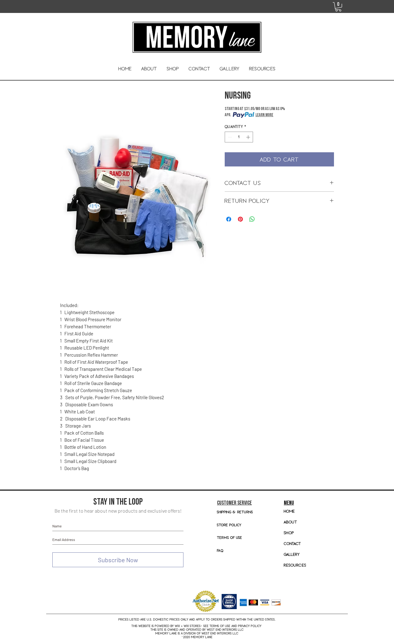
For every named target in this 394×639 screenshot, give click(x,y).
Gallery (292, 554)
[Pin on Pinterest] (240, 219)
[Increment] (248, 137)
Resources (295, 565)
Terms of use (229, 537)
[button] (173, 68)
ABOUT (290, 522)
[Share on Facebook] (228, 219)
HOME (289, 511)
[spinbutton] (239, 137)
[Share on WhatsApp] (252, 219)
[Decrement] (229, 137)
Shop (289, 533)
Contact (292, 544)
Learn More (264, 114)
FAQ (220, 550)
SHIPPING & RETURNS (235, 512)
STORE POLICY (230, 524)
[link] (338, 6)
